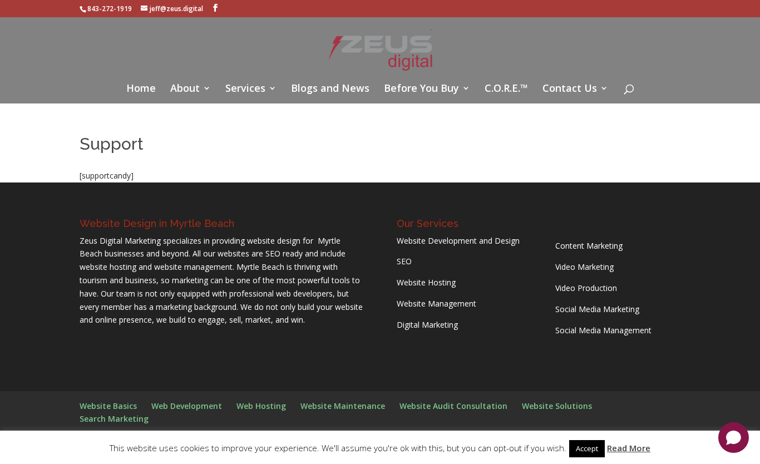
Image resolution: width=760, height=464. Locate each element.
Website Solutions (557, 406)
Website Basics (108, 406)
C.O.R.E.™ (506, 89)
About (185, 89)
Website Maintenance (342, 406)
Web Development (186, 406)
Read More (628, 447)
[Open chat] (733, 437)
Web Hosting (261, 406)
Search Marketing (114, 418)
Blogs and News (330, 89)
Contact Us (569, 89)
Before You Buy (421, 89)
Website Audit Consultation (453, 406)
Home (141, 89)
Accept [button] (587, 448)
